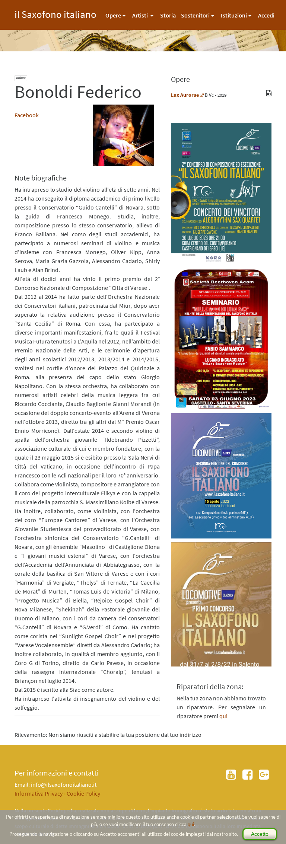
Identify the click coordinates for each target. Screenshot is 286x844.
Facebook (27, 115)
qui (191, 824)
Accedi (266, 15)
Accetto (259, 834)
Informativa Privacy (39, 793)
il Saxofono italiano (55, 13)
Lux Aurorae (185, 95)
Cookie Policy (83, 793)
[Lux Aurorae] (202, 95)
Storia (168, 15)
